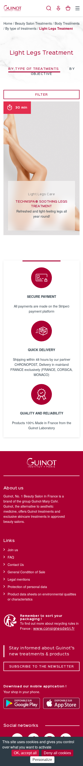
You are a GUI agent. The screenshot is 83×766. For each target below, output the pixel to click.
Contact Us (16, 564)
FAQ (11, 557)
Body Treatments (67, 23)
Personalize (42, 760)
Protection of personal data (27, 586)
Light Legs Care (41, 194)
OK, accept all (25, 753)
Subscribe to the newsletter (41, 666)
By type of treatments (20, 28)
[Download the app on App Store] (61, 703)
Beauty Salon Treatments (33, 23)
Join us (13, 549)
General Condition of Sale (26, 572)
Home (7, 23)
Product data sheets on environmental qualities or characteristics (42, 596)
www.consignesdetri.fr (53, 628)
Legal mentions (19, 579)
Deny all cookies (57, 753)
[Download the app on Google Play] (21, 703)
